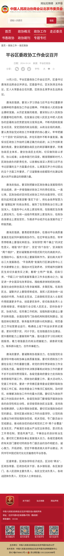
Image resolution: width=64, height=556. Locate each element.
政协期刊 (24, 38)
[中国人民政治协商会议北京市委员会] (32, 9)
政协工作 (40, 31)
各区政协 (23, 45)
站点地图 (40, 501)
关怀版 (59, 3)
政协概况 (24, 31)
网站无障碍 (47, 3)
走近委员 (56, 31)
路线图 (34, 515)
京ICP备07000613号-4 (18, 553)
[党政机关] (9, 501)
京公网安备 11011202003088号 (42, 553)
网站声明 (54, 501)
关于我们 (26, 501)
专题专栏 (40, 38)
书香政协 (8, 38)
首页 (8, 31)
